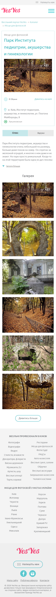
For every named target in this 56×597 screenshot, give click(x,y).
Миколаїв (14, 531)
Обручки (42, 466)
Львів (14, 510)
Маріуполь (42, 498)
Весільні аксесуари (42, 471)
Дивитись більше (28, 418)
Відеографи (14, 446)
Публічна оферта (28, 580)
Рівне (14, 514)
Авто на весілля (42, 458)
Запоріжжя (42, 527)
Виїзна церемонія (14, 463)
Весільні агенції (14, 475)
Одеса (14, 526)
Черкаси (42, 515)
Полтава (42, 506)
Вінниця (14, 506)
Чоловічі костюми (42, 479)
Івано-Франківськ (14, 518)
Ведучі (14, 451)
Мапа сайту (12, 580)
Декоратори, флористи (14, 459)
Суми (42, 511)
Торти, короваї (14, 479)
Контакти (44, 580)
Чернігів (14, 502)
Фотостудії (42, 450)
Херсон (42, 494)
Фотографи (14, 442)
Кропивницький (42, 531)
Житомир (14, 498)
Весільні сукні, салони (42, 462)
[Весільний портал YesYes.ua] (11, 11)
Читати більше (13, 166)
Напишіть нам (47, 2)
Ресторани (42, 442)
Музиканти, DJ (14, 467)
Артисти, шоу (14, 471)
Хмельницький (14, 522)
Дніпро (42, 519)
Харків (42, 502)
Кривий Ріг (42, 523)
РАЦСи (42, 454)
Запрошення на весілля (42, 475)
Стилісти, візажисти (14, 455)
